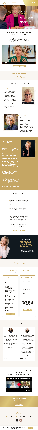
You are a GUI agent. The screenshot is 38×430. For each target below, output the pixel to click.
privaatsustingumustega (14, 428)
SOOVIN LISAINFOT (19, 404)
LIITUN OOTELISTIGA (10, 314)
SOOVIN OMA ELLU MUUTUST (19, 66)
